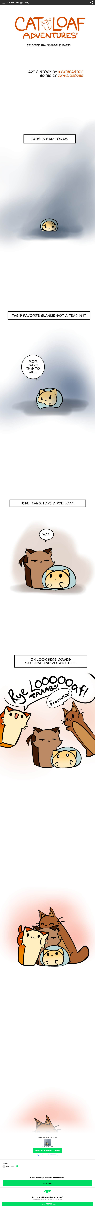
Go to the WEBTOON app (47, 1204)
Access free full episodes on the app (47, 1150)
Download (47, 1183)
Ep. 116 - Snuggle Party (18, 2)
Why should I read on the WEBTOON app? (47, 1155)
